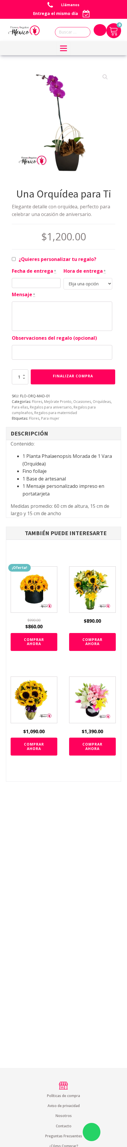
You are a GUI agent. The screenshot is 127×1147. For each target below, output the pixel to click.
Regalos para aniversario (51, 407)
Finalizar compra (73, 376)
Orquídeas (102, 401)
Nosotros (64, 1115)
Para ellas (20, 407)
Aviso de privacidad (64, 1105)
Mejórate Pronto (57, 401)
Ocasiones (82, 401)
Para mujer (50, 418)
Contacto (63, 1125)
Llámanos (70, 4)
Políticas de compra (63, 1095)
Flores (37, 401)
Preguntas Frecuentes (63, 1135)
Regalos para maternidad (55, 412)
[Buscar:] (74, 32)
